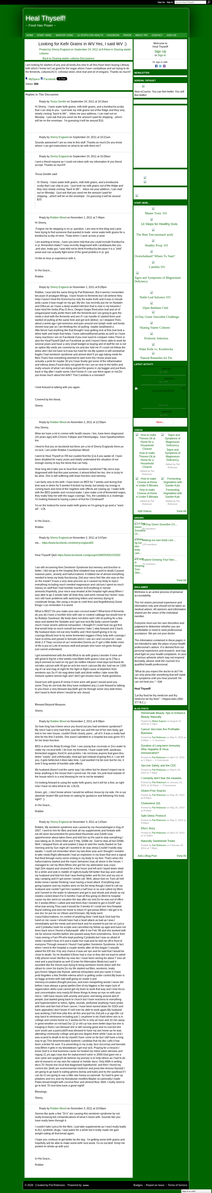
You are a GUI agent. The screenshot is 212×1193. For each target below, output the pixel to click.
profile (174, 369)
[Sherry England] (30, 49)
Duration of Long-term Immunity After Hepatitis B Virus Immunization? (160, 749)
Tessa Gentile (58, 101)
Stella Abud (177, 388)
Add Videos (144, 511)
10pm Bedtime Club (155, 308)
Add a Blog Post (147, 855)
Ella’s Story (148, 828)
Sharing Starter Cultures (155, 327)
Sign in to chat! (189, 1191)
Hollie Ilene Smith (149, 388)
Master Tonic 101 (156, 213)
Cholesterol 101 (150, 803)
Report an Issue (155, 1185)
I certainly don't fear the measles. (161, 778)
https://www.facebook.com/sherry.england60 (67, 542)
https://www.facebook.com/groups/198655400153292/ (88, 555)
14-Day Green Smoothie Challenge (156, 317)
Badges (138, 1185)
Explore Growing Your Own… (159, 559)
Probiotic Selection (156, 338)
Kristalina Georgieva (155, 378)
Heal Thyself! (46, 18)
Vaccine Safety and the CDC (158, 765)
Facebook (50, 79)
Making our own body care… (159, 540)
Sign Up (161, 2)
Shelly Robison (155, 411)
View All (181, 511)
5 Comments (162, 760)
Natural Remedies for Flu (156, 358)
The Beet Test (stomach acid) (154, 234)
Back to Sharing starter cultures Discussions (68, 58)
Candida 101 (157, 267)
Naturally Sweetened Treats (158, 841)
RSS (27, 1174)
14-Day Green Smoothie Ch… (160, 524)
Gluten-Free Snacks (153, 790)
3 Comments (169, 785)
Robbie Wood (58, 217)
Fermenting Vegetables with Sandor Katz (172, 493)
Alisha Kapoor (159, 721)
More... (160, 422)
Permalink (36, 101)
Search (209, 2)
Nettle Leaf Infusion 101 (155, 297)
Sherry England (61, 49)
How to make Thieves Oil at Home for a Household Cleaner (147, 460)
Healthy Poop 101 (156, 245)
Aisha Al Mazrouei (164, 388)
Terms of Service (177, 1185)
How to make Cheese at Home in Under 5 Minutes (147, 493)
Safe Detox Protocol (153, 815)
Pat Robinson (159, 737)
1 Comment (159, 740)
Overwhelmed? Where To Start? (154, 256)
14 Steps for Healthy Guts (159, 224)
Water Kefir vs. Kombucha (156, 349)
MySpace (34, 79)
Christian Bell (155, 369)
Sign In (170, 2)
